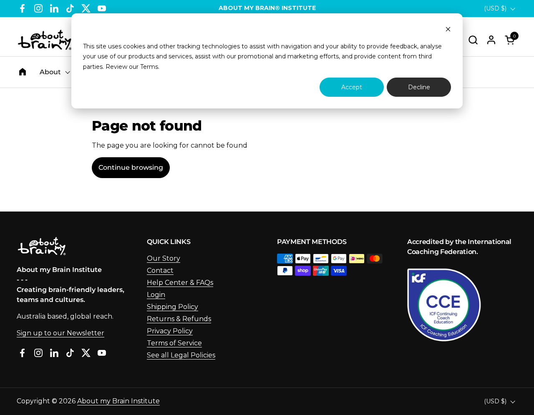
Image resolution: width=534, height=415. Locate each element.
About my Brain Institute (118, 401)
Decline (419, 87)
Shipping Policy (172, 307)
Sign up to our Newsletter (60, 333)
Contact (160, 270)
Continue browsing (130, 167)
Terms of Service (174, 343)
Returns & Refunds (179, 319)
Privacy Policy (170, 331)
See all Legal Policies (181, 355)
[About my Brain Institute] (45, 40)
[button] (473, 40)
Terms (149, 66)
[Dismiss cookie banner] (448, 30)
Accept (351, 87)
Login (156, 295)
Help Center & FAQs (180, 283)
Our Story (163, 258)
